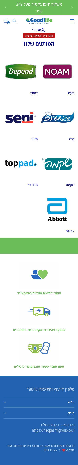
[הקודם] (72, 7)
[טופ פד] (21, 164)
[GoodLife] (39, 20)
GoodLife (37, 446)
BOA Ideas (50, 450)
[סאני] (21, 118)
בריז (71, 139)
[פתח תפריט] (72, 21)
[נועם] (57, 72)
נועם (71, 93)
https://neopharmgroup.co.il (53, 430)
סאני (34, 139)
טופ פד (33, 185)
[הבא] (6, 7)
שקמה (70, 185)
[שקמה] (57, 164)
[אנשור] (57, 209)
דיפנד (34, 93)
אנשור (70, 230)
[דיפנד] (21, 72)
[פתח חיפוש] (14, 21)
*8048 (36, 29)
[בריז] (57, 118)
